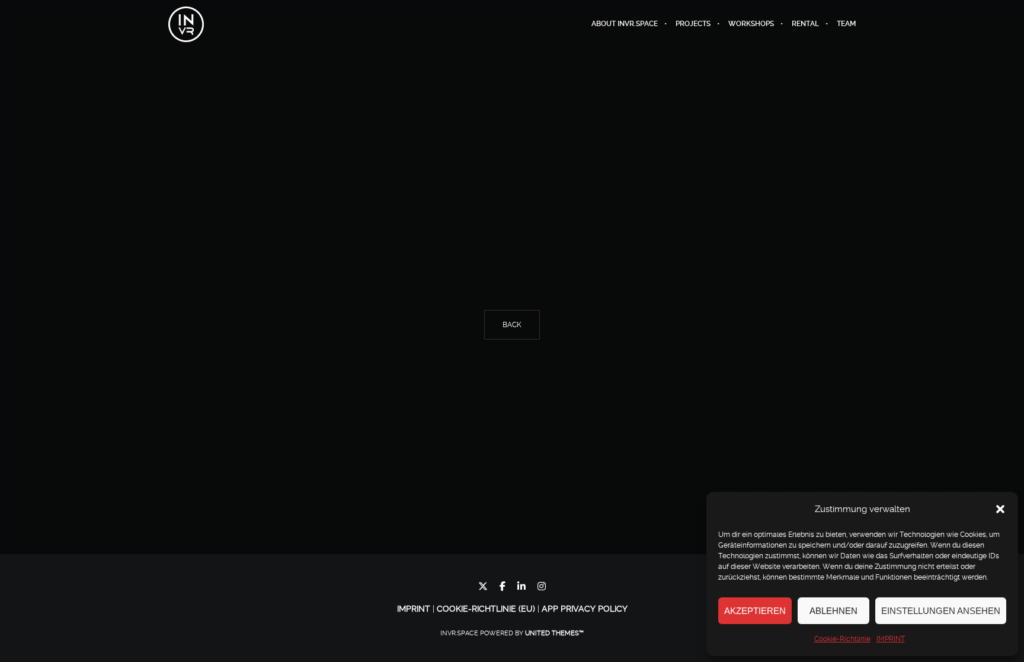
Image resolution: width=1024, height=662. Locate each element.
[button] (1000, 509)
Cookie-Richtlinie (842, 639)
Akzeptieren (755, 611)
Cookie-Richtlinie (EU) (486, 608)
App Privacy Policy (585, 608)
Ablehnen (833, 611)
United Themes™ (554, 633)
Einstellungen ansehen (940, 611)
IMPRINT (890, 639)
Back (512, 325)
